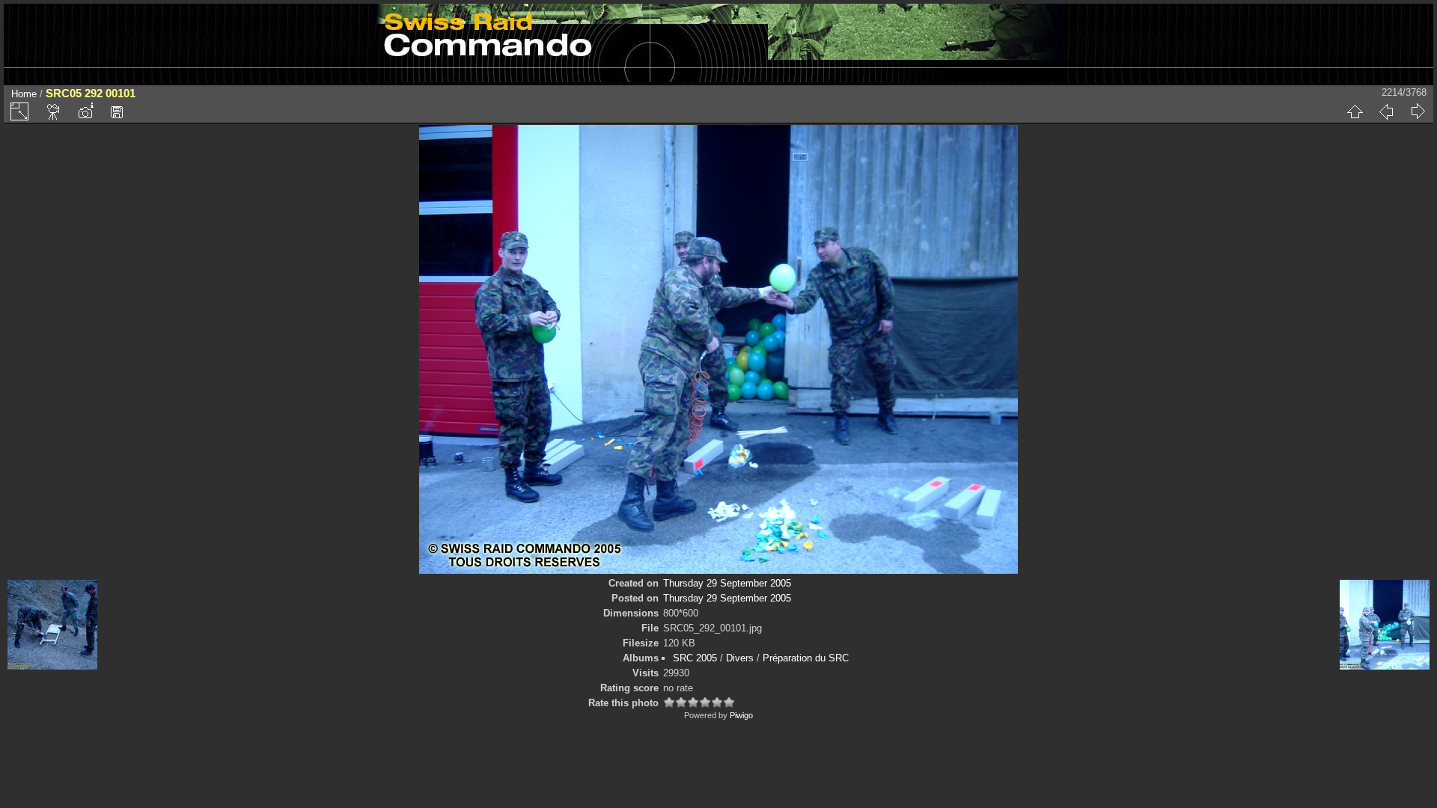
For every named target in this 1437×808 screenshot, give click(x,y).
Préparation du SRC (806, 658)
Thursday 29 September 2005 (727, 583)
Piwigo (741, 715)
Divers (740, 658)
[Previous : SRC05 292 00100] (1386, 111)
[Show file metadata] (85, 111)
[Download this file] (116, 111)
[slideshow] (54, 111)
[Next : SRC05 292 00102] (1417, 111)
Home (24, 94)
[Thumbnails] (1354, 111)
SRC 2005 (695, 658)
